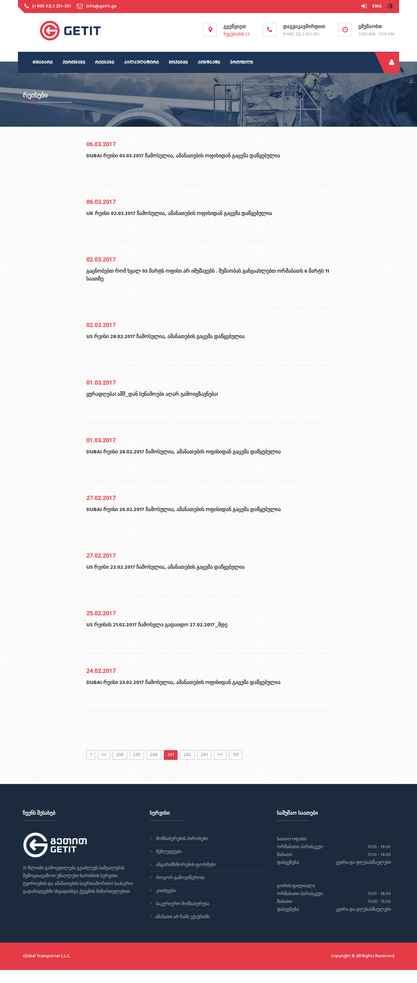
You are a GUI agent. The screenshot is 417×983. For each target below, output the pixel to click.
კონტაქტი (209, 62)
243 (204, 755)
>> (220, 755)
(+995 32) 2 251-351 (51, 6)
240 (154, 755)
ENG (376, 6)
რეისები (104, 62)
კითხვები (165, 891)
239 (136, 755)
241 (170, 755)
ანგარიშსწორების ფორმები (185, 865)
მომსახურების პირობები (181, 839)
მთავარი (43, 62)
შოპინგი (178, 62)
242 (187, 755)
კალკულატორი (141, 62)
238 (119, 755)
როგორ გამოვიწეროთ (180, 878)
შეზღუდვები (168, 852)
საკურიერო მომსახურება (182, 904)
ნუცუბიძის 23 (236, 34)
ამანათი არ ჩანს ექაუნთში (182, 917)
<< (104, 755)
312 (236, 755)
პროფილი (241, 62)
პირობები (74, 62)
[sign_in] (364, 6)
